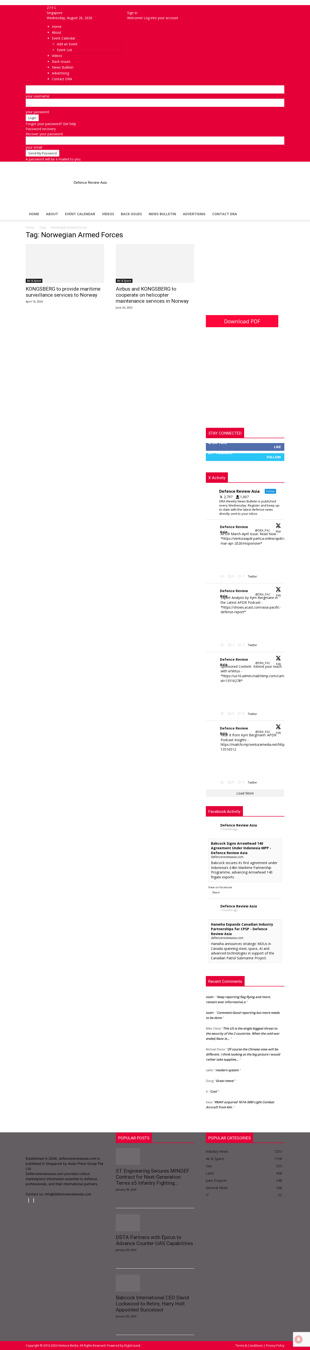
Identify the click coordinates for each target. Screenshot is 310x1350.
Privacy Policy (274, 1345)
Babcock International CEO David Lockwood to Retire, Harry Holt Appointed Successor (152, 1304)
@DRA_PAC (262, 530)
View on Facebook (220, 887)
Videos (108, 214)
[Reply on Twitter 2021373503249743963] (223, 714)
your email (34, 147)
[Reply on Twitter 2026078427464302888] (223, 645)
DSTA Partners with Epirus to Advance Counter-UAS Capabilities (154, 1240)
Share (216, 892)
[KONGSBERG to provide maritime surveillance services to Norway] (65, 263)
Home (34, 214)
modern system (227, 1066)
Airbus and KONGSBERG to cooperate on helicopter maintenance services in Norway (152, 295)
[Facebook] (33, 7)
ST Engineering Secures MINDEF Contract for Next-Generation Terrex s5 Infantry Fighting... (152, 1177)
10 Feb (279, 662)
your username (37, 96)
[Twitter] (32, 1200)
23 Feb (279, 593)
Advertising (194, 214)
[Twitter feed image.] (233, 559)
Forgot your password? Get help (51, 123)
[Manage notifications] (298, 1339)
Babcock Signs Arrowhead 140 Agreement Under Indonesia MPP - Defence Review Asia (241, 848)
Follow (274, 457)
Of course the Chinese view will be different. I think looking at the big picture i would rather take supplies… (243, 1050)
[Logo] (62, 205)
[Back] (128, 7)
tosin (209, 993)
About (52, 214)
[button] (278, 191)
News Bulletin (162, 214)
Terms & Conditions (249, 1345)
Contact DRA (224, 214)
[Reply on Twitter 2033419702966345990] (223, 576)
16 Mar (279, 529)
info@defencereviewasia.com (68, 1194)
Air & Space (34, 280)
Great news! (225, 1076)
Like (277, 447)
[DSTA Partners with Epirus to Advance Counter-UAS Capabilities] (155, 1222)
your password (37, 112)
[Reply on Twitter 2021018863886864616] (223, 783)
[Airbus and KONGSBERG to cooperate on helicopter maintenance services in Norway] (155, 263)
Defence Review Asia (234, 529)
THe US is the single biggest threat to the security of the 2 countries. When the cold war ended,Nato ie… (242, 1029)
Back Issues (131, 214)
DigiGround (132, 1345)
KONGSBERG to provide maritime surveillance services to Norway (63, 292)
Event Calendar (80, 214)
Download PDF (242, 321)
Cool (213, 1087)
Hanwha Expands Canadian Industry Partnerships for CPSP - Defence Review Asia (242, 929)
